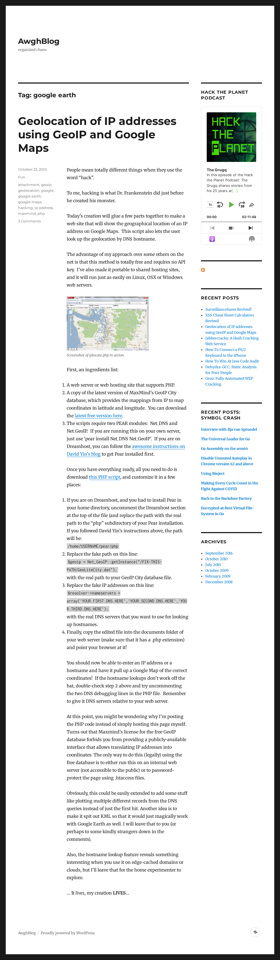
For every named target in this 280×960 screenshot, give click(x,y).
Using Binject (212, 473)
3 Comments (29, 221)
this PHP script (104, 477)
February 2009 (218, 576)
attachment (28, 184)
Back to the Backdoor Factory (226, 498)
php (41, 213)
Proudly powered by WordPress (68, 933)
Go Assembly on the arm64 (224, 448)
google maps (30, 202)
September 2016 (219, 553)
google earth (29, 196)
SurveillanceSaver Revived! (228, 309)
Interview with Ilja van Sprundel (229, 429)
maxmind (27, 213)
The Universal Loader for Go (225, 439)
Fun (21, 177)
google (47, 190)
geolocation (28, 190)
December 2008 (219, 582)
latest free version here (98, 415)
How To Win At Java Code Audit (232, 361)
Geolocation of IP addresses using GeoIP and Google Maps (97, 134)
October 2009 (217, 570)
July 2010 (213, 564)
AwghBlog (39, 41)
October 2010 (216, 559)
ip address (43, 207)
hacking (25, 207)
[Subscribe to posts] (203, 270)
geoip (46, 184)
